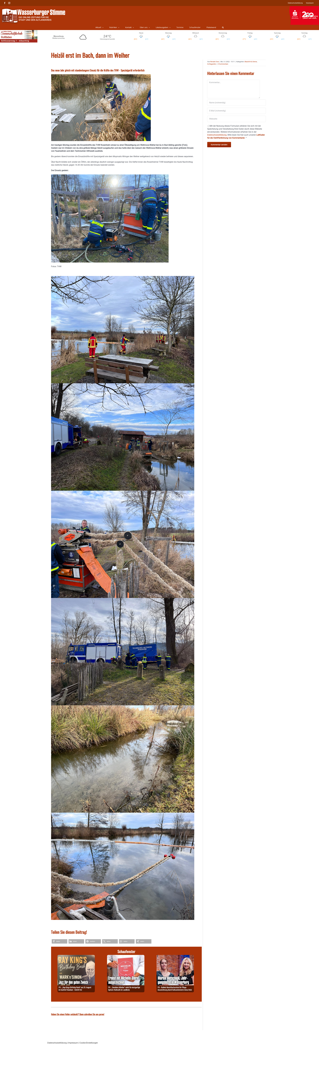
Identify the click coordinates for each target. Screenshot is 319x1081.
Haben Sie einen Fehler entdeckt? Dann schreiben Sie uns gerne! (77, 1014)
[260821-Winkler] (125, 956)
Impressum (73, 1043)
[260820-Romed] (175, 956)
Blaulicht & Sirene (251, 62)
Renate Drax (214, 62)
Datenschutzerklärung (57, 1043)
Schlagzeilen (211, 64)
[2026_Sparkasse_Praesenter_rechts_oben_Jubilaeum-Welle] (304, 7)
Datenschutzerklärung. (217, 135)
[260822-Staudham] (76, 956)
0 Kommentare (223, 64)
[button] (223, 27)
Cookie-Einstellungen (89, 1043)
